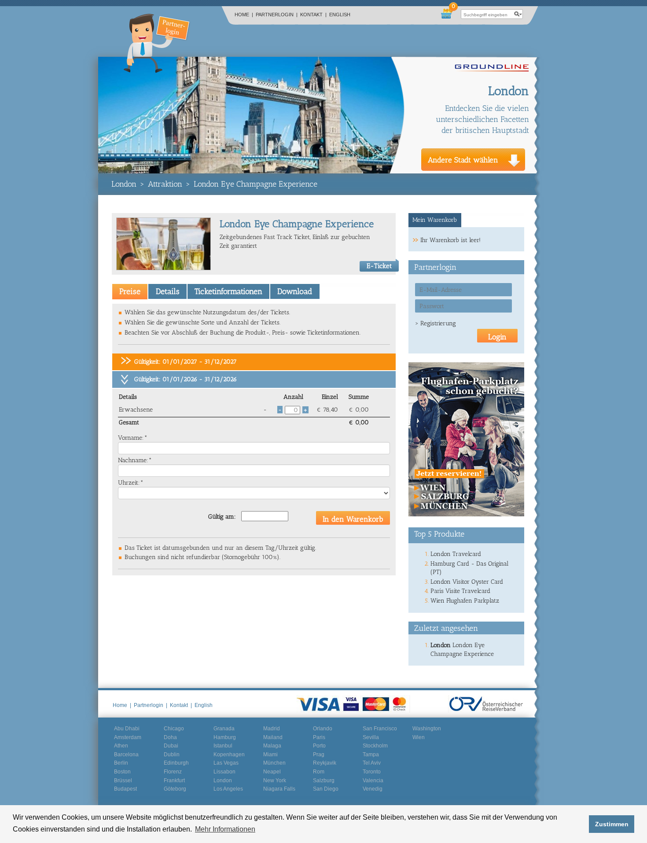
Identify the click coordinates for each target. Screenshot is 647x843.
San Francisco (380, 728)
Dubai (171, 746)
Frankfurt (174, 780)
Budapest (125, 789)
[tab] (130, 291)
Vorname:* (132, 438)
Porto (319, 746)
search (518, 14)
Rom (318, 772)
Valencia (373, 780)
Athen (121, 746)
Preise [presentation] (129, 291)
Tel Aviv (372, 763)
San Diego (325, 789)
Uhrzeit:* (130, 482)
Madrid (271, 728)
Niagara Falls (279, 789)
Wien (418, 737)
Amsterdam (127, 737)
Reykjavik (324, 763)
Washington (426, 728)
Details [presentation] (168, 291)
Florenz (173, 772)
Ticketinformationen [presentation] (228, 291)
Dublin (172, 754)
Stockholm (375, 746)
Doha (170, 737)
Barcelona (126, 754)
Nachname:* (135, 460)
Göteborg (175, 789)
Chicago (174, 728)
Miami (270, 754)
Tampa (371, 754)
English (339, 14)
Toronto (372, 772)
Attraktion (165, 184)
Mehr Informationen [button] (225, 829)
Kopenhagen (229, 754)
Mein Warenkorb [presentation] (434, 220)
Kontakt (313, 14)
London (123, 184)
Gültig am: (222, 516)
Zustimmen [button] (612, 824)
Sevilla (371, 737)
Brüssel (123, 780)
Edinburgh (176, 763)
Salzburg (324, 780)
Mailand (273, 737)
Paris (319, 737)
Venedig (372, 789)
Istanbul (222, 746)
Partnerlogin (277, 14)
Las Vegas (226, 763)
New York (274, 780)
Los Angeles (228, 789)
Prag (318, 754)
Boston (122, 772)
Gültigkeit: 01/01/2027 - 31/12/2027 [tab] (185, 361)
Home (244, 14)
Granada (224, 728)
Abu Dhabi (127, 728)
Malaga (272, 746)
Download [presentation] (294, 291)
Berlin (121, 763)
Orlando (322, 728)
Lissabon (224, 772)
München (274, 763)
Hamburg (224, 737)
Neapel (272, 772)
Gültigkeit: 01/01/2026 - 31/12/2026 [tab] (185, 379)
